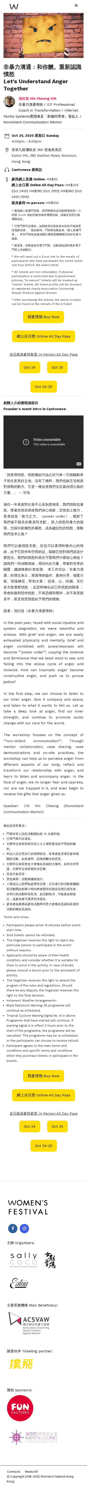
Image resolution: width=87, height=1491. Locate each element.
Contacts (13, 1472)
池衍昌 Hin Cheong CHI (37, 98)
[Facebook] (12, 1228)
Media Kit (31, 1472)
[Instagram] (24, 1228)
